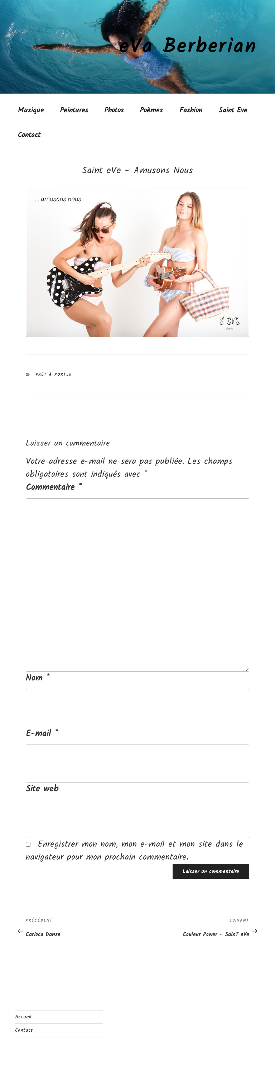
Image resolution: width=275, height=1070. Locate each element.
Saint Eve (232, 110)
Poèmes (151, 110)
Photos (114, 110)
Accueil (23, 1017)
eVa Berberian (188, 47)
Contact (29, 135)
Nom (37, 678)
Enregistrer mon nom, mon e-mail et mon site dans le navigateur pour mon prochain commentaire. (134, 850)
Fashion (190, 110)
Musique (31, 110)
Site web (42, 789)
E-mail (42, 733)
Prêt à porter (54, 374)
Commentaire (54, 487)
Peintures (74, 110)
